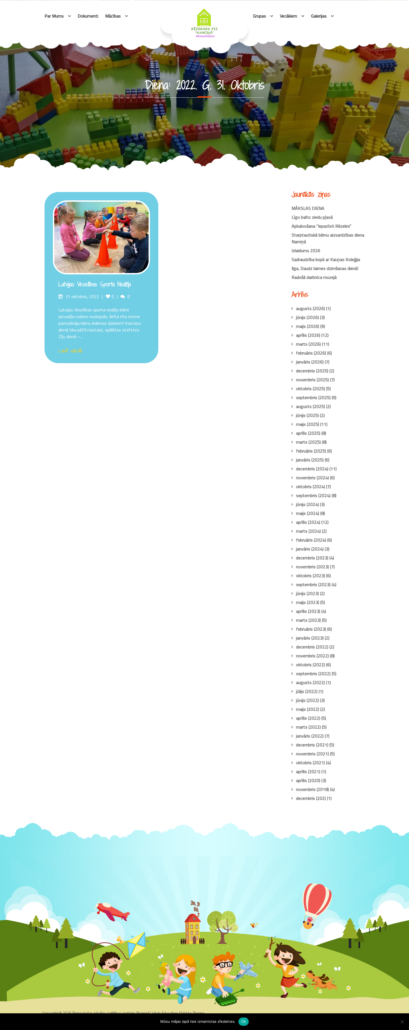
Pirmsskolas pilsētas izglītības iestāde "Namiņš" (111, 1013)
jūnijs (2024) (307, 504)
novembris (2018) (312, 789)
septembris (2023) (313, 584)
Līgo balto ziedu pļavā (312, 217)
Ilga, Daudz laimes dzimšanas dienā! (325, 268)
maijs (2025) (307, 424)
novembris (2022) (312, 655)
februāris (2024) (311, 540)
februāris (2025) (311, 451)
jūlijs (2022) (306, 691)
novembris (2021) (312, 753)
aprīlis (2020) (308, 780)
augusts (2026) (310, 308)
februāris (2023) (311, 629)
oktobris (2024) (310, 486)
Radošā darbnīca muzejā (314, 277)
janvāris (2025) (310, 459)
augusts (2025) (310, 406)
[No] (402, 1021)
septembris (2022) (313, 673)
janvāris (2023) (310, 638)
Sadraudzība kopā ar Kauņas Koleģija (326, 259)
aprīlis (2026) (308, 335)
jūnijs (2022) (307, 700)
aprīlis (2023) (308, 611)
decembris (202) (311, 798)
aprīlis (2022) (308, 718)
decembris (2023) (312, 557)
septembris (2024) (313, 495)
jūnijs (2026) (307, 317)
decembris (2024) (312, 468)
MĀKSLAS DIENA (308, 208)
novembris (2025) (312, 379)
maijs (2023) (307, 602)
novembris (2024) (312, 477)
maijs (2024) (307, 513)
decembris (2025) (312, 370)
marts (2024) (308, 531)
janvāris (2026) (310, 361)
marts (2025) (308, 442)
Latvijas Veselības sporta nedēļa (94, 284)
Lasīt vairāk (70, 350)
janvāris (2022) (310, 735)
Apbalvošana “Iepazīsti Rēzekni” (321, 226)
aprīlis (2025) (308, 433)
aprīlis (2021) (308, 771)
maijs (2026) (307, 326)
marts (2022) (308, 727)
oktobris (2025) (310, 388)
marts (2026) (308, 344)
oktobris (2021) (310, 762)
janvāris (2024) (310, 548)
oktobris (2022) (310, 664)
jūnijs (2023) (307, 593)
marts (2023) (308, 620)
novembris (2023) (312, 566)
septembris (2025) (313, 397)
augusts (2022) (310, 682)
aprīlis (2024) (308, 522)
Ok (243, 1021)
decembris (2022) (312, 646)
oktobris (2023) (310, 575)
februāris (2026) (311, 353)
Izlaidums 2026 (306, 250)
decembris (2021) (312, 744)
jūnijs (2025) (307, 415)
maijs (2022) (307, 709)
